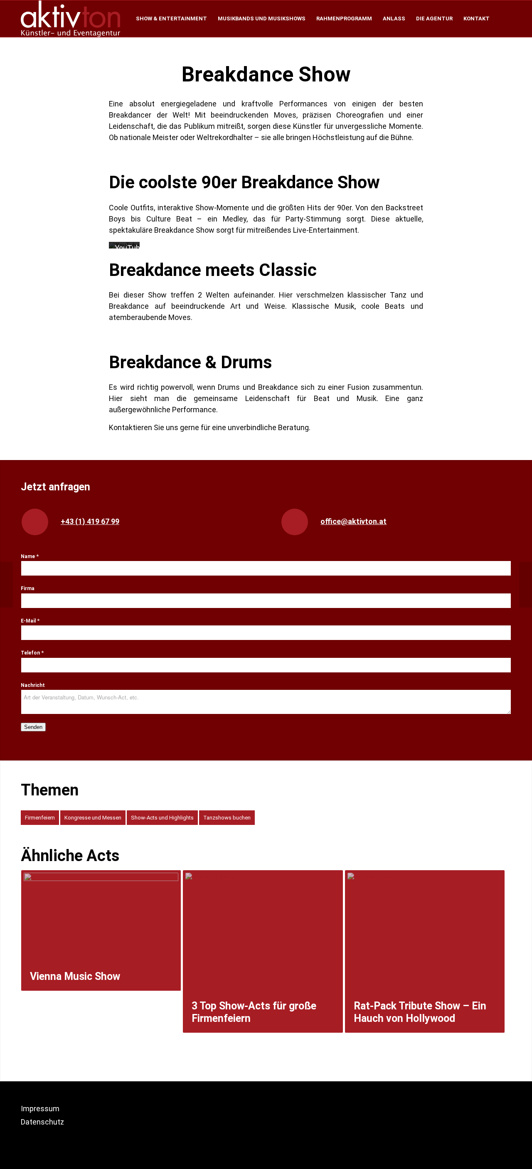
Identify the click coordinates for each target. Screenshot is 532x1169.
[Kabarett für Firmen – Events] (525, 585)
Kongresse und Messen (92, 818)
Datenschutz (42, 1121)
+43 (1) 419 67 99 (90, 521)
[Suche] (503, 18)
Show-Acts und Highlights (162, 818)
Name (30, 556)
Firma (27, 588)
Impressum (40, 1108)
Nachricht (33, 685)
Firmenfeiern (40, 818)
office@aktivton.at (353, 521)
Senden (33, 727)
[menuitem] (171, 18)
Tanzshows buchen (227, 818)
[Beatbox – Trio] (6, 585)
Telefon (32, 653)
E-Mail (30, 621)
